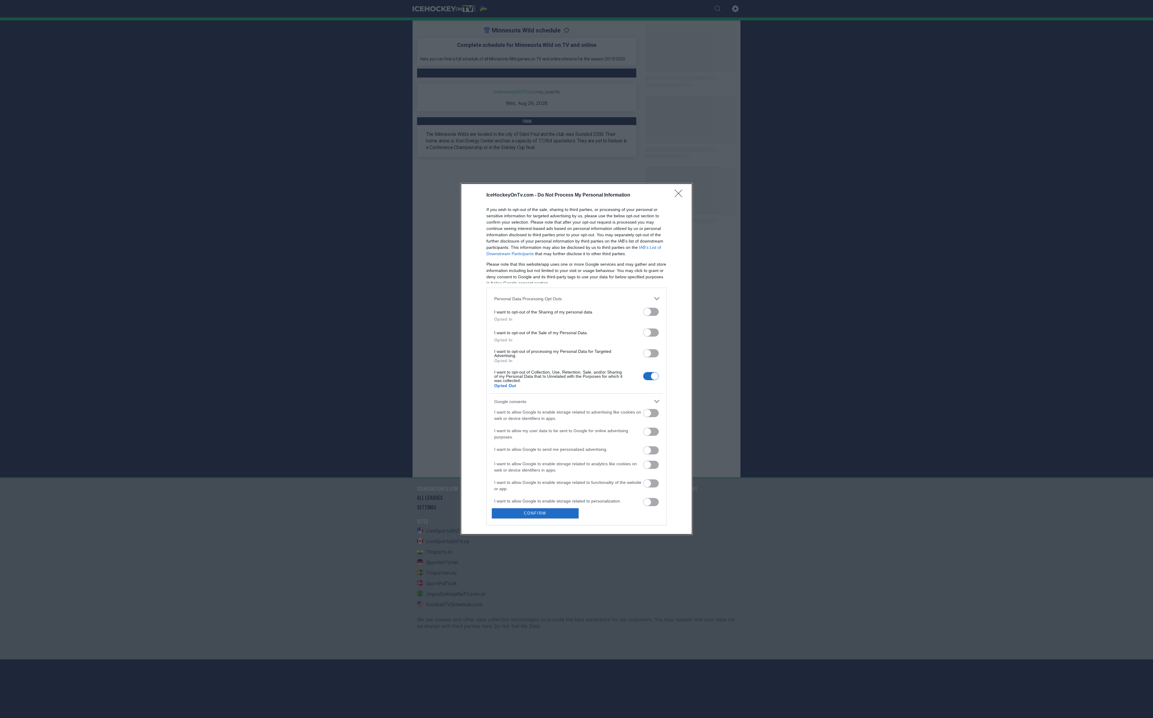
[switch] (651, 312)
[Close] (680, 195)
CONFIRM (535, 513)
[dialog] (576, 359)
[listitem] (576, 298)
